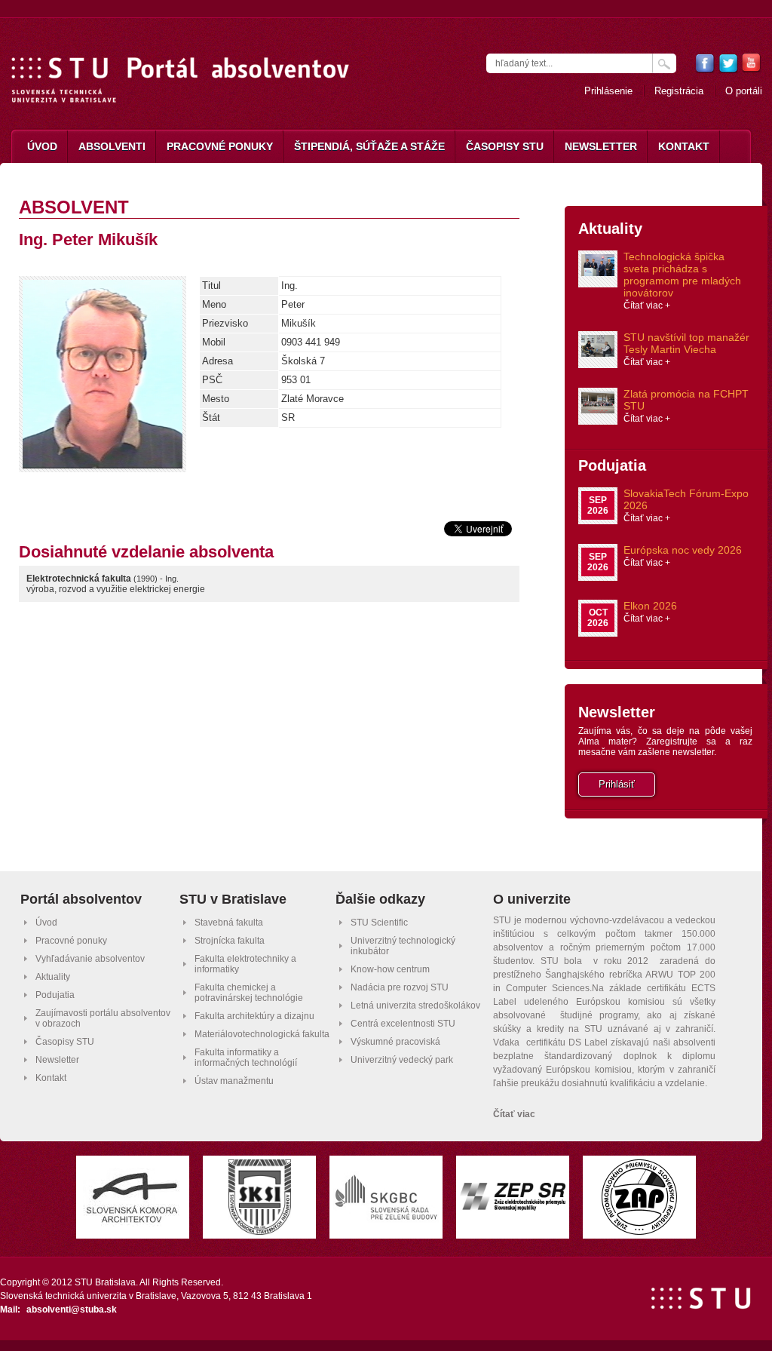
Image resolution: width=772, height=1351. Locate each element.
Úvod (42, 146)
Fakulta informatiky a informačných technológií (246, 1057)
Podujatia (612, 465)
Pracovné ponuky (220, 146)
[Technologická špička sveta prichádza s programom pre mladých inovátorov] (597, 272)
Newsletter (601, 146)
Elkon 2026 (650, 606)
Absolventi (112, 146)
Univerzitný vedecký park (402, 1060)
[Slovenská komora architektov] (132, 1222)
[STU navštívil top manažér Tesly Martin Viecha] (597, 352)
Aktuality (610, 228)
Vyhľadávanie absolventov (90, 958)
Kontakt (683, 146)
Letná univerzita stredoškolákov (415, 1005)
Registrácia (678, 91)
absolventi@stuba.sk (71, 1309)
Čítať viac (514, 1114)
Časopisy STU (505, 146)
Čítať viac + (646, 305)
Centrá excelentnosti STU (403, 1023)
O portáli (743, 91)
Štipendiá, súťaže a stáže (369, 146)
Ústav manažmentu (234, 1081)
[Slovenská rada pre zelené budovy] (386, 1218)
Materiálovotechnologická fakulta (262, 1034)
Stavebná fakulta (229, 922)
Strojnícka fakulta (230, 940)
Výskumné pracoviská (395, 1041)
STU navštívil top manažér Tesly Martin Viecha (686, 343)
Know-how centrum (390, 969)
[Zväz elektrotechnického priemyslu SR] (512, 1206)
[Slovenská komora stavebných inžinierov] (259, 1230)
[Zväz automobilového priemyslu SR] (639, 1230)
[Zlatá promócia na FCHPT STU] (597, 409)
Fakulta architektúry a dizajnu (254, 1016)
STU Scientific (379, 922)
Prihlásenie (608, 91)
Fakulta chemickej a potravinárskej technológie (249, 992)
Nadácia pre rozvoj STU (400, 987)
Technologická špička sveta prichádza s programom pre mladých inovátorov (682, 274)
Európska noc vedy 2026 (682, 550)
